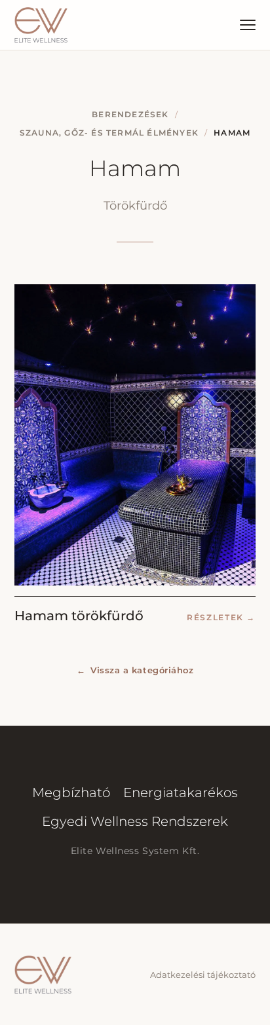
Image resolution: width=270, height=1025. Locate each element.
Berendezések (130, 114)
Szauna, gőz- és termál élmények (109, 133)
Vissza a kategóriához (135, 670)
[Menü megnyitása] (247, 24)
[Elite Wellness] (41, 25)
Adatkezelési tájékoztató (203, 974)
